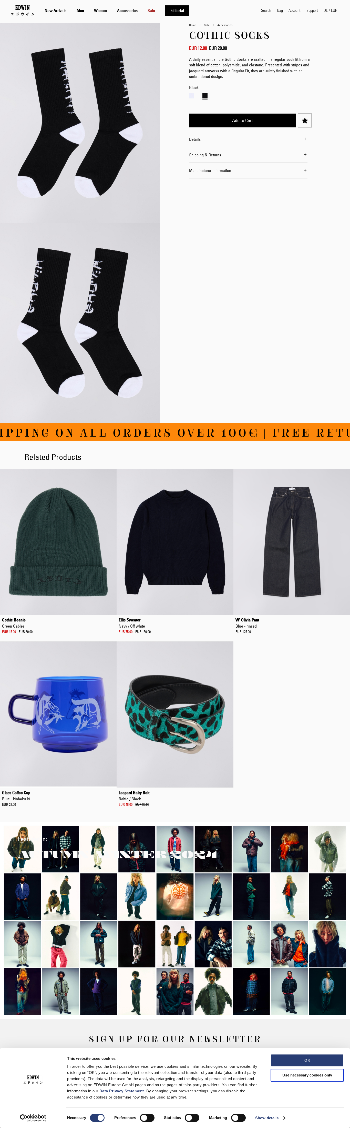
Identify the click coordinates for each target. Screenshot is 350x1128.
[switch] (147, 1118)
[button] (330, 10)
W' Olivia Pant (247, 623)
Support (312, 10)
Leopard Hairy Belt (134, 795)
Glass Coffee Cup (16, 795)
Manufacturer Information (210, 170)
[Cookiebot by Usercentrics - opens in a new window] (33, 1118)
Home (192, 25)
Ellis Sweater (132, 623)
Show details (267, 1118)
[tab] (147, 10)
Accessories (224, 25)
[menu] (117, 10)
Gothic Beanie (14, 623)
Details (195, 139)
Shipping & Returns (205, 154)
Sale (207, 25)
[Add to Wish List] (305, 120)
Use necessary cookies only (307, 1075)
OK (307, 1060)
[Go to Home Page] (22, 10)
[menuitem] (55, 10)
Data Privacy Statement (121, 1091)
